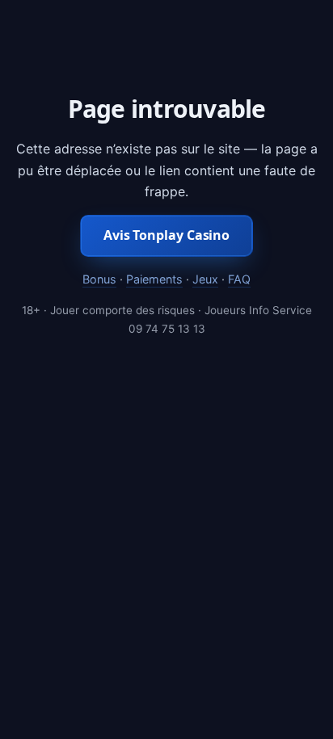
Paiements (154, 279)
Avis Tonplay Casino (166, 235)
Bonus (99, 279)
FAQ (239, 279)
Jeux (205, 279)
